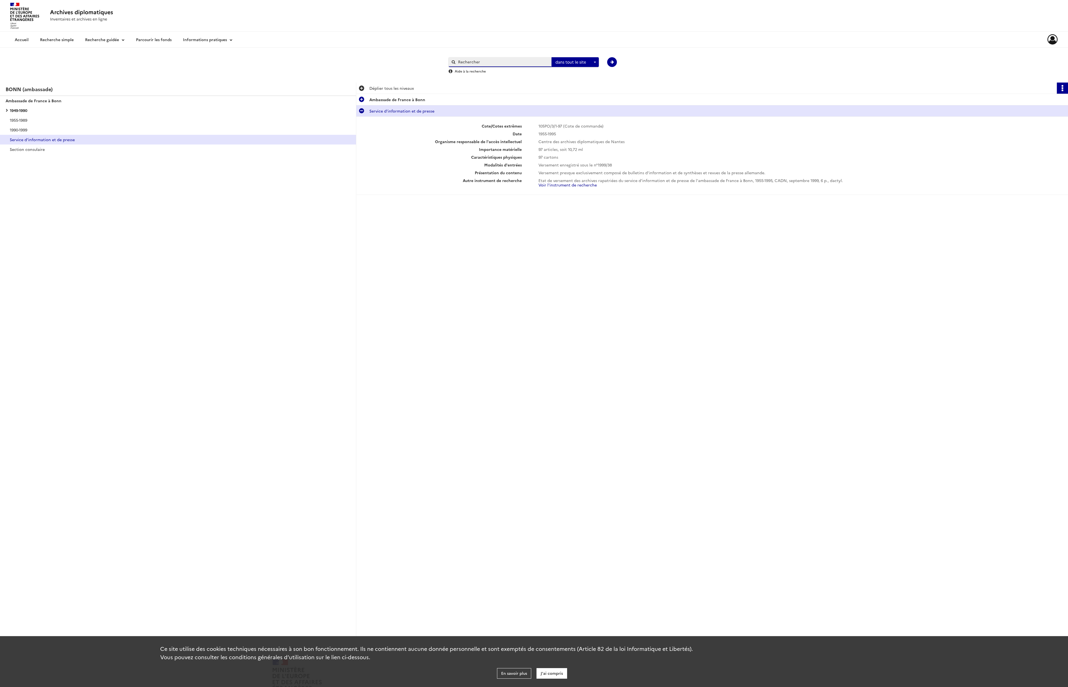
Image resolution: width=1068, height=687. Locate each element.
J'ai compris (552, 673)
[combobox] (575, 62)
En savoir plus (514, 673)
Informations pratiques (205, 39)
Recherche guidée (102, 39)
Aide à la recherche (470, 71)
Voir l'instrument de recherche (567, 185)
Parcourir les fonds (154, 39)
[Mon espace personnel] (1052, 39)
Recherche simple (57, 39)
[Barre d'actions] (1062, 88)
